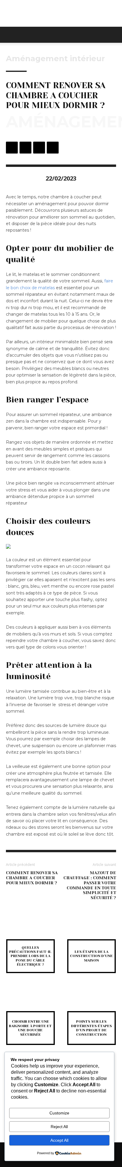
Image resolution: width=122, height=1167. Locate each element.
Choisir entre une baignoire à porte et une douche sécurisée (30, 1027)
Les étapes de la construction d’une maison (91, 956)
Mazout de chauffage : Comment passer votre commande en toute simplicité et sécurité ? (89, 885)
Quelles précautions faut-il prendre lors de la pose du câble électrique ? (30, 956)
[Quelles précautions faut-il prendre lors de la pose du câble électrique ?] (30, 928)
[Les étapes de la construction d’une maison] (91, 928)
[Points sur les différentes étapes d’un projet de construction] (91, 1000)
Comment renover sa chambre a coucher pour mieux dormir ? (32, 877)
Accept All (59, 1140)
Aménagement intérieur (55, 58)
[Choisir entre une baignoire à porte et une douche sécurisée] (30, 1000)
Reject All (59, 1126)
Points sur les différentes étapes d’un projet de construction (91, 1027)
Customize (59, 1113)
